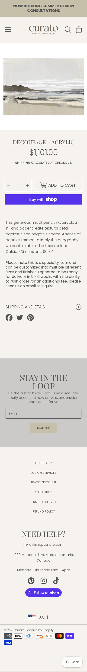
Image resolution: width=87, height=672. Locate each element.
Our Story (43, 463)
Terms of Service (43, 502)
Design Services (44, 472)
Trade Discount (43, 482)
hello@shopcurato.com (43, 544)
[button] (8, 30)
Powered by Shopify (40, 630)
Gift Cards (43, 492)
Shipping (22, 162)
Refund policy (43, 511)
